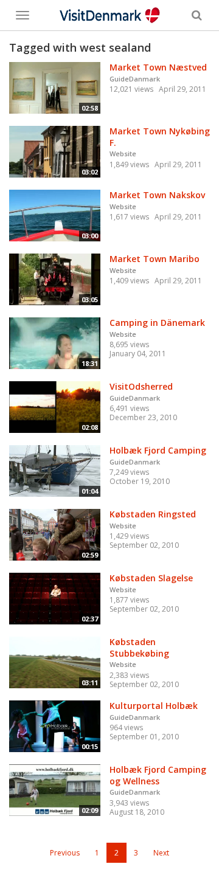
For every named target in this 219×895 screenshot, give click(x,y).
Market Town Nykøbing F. (159, 136)
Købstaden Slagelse (151, 578)
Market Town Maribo (154, 258)
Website (122, 153)
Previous (65, 853)
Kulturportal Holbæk (153, 705)
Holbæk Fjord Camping (157, 450)
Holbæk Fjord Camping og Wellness (157, 775)
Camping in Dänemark (157, 322)
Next (161, 853)
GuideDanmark (134, 78)
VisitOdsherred (141, 386)
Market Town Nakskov (157, 195)
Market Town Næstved (158, 67)
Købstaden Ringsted (152, 514)
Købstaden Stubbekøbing (139, 647)
